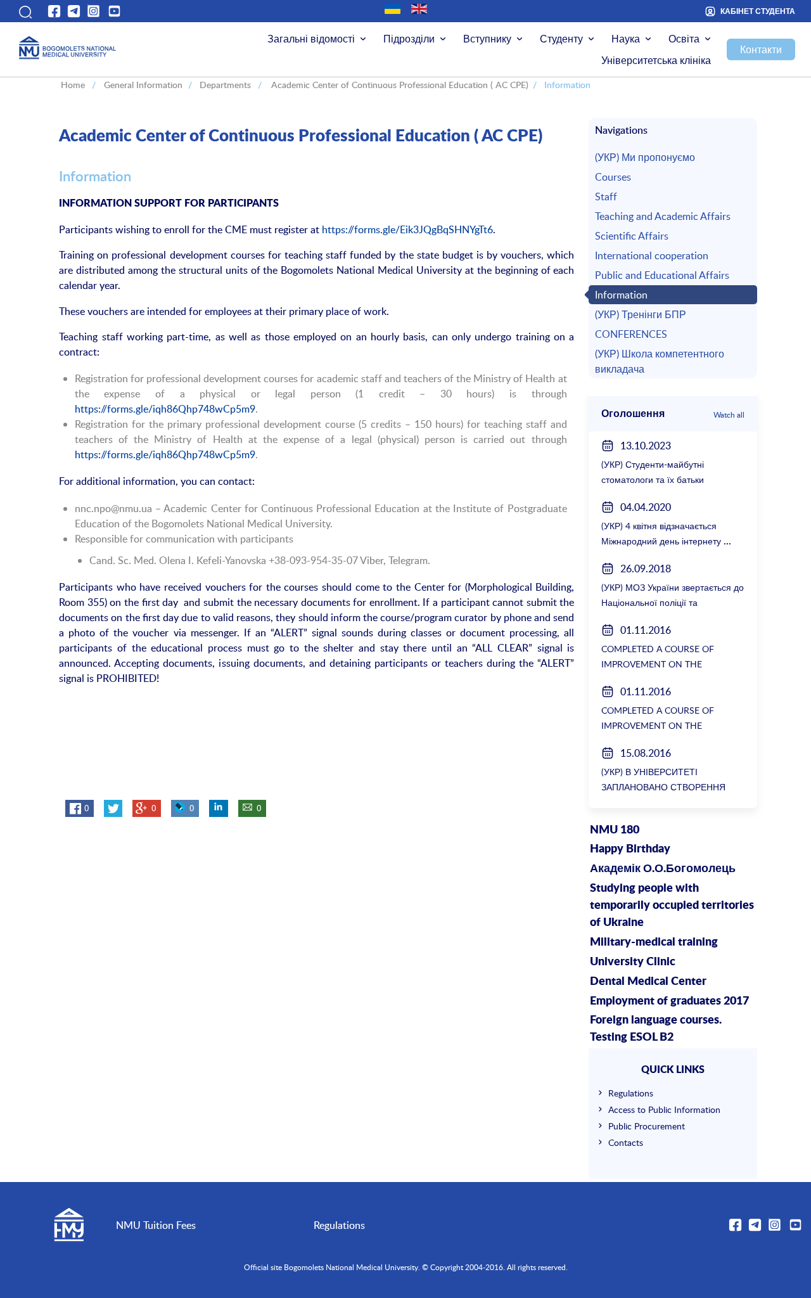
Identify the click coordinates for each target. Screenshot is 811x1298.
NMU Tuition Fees (156, 1225)
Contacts (625, 1142)
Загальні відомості (311, 39)
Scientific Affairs (631, 236)
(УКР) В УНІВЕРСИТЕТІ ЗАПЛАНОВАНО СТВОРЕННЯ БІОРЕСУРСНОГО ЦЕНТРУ (663, 787)
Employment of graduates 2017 (669, 1001)
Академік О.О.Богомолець (663, 869)
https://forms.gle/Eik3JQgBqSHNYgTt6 (407, 229)
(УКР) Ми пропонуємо (645, 157)
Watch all (728, 414)
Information (621, 295)
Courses (613, 177)
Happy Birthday (630, 849)
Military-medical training (654, 942)
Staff (606, 196)
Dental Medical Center (648, 981)
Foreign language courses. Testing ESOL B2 (656, 1029)
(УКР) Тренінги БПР (640, 314)
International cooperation (651, 255)
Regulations (630, 1093)
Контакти (761, 49)
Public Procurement (646, 1126)
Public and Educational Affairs (662, 275)
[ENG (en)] (419, 9)
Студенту (561, 39)
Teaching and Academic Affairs (663, 216)
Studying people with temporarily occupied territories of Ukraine (672, 906)
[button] (24, 11)
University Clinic (632, 962)
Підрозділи (409, 39)
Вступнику (487, 39)
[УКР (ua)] (392, 9)
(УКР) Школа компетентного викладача (659, 361)
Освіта (683, 39)
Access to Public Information (664, 1109)
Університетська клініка (656, 60)
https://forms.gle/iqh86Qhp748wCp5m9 (165, 409)
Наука (625, 39)
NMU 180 (614, 830)
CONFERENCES (631, 334)
